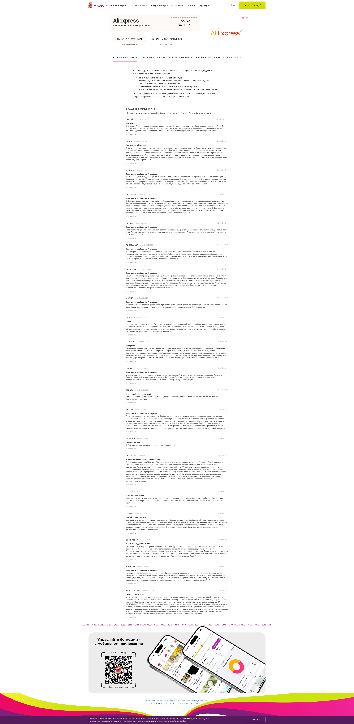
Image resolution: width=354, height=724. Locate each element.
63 (221, 625)
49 (188, 625)
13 (103, 625)
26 (134, 625)
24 (129, 625)
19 (117, 625)
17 (112, 625)
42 (171, 625)
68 (232, 625)
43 (174, 625)
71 (239, 625)
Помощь (191, 5)
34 (152, 625)
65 (225, 625)
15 (108, 625)
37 (159, 625)
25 (131, 625)
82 (265, 625)
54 (199, 625)
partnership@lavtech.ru (197, 701)
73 (244, 625)
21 (122, 625)
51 (192, 625)
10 (96, 625)
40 (166, 625)
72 (242, 625)
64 (223, 625)
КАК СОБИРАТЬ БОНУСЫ (153, 57)
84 (270, 625)
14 (105, 625)
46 (181, 625)
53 (197, 625)
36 (157, 625)
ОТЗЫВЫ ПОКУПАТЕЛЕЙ (180, 57)
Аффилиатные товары (208, 57)
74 (246, 625)
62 (218, 625)
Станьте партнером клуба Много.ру (163, 701)
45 (178, 625)
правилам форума (144, 93)
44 (176, 625)
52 (195, 625)
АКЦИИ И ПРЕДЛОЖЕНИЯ (125, 57)
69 (235, 625)
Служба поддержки (232, 57)
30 (143, 625)
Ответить (132, 134)
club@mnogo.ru (196, 703)
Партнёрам (204, 5)
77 (253, 625)
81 (263, 625)
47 (183, 625)
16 (110, 625)
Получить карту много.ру (166, 39)
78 (256, 625)
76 (251, 625)
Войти (231, 5)
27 (136, 625)
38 (162, 625)
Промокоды (177, 5)
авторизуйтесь (208, 113)
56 (204, 625)
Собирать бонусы (159, 5)
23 (126, 625)
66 (228, 625)
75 (249, 625)
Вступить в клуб (252, 5)
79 (258, 625)
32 (148, 625)
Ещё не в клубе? (118, 5)
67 (230, 625)
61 (216, 625)
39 (164, 625)
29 (141, 625)
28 (138, 625)
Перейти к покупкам (129, 39)
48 (185, 625)
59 (211, 625)
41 (169, 625)
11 (98, 625)
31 (145, 625)
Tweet (225, 134)
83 (268, 625)
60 (213, 625)
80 (260, 625)
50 (190, 625)
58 (209, 625)
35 (155, 625)
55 (202, 625)
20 (119, 625)
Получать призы (138, 5)
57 (206, 625)
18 (115, 625)
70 (237, 625)
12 (101, 625)
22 (124, 625)
